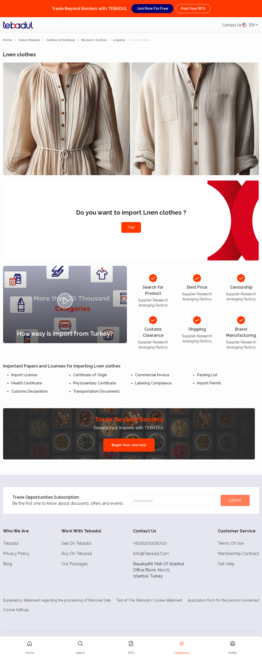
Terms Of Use (231, 543)
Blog (7, 563)
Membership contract (238, 553)
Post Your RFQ (193, 8)
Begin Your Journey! (129, 445)
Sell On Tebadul (76, 543)
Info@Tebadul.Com (151, 553)
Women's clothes (94, 40)
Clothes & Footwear (60, 40)
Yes (131, 227)
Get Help (226, 563)
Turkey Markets (29, 40)
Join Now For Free (152, 8)
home (7, 40)
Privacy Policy (16, 553)
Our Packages (74, 563)
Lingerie (119, 40)
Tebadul (10, 543)
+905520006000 (150, 543)
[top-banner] (18, 25)
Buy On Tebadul (76, 553)
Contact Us (232, 25)
